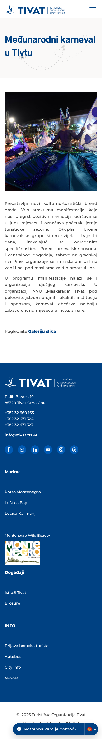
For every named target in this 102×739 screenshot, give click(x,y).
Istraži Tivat (15, 592)
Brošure (12, 603)
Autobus (13, 656)
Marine (12, 471)
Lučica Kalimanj (20, 513)
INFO (10, 625)
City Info (13, 667)
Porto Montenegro (23, 492)
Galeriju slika (42, 331)
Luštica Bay (16, 503)
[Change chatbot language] (91, 729)
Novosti (12, 678)
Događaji (14, 572)
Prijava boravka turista (27, 646)
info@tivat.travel (22, 435)
